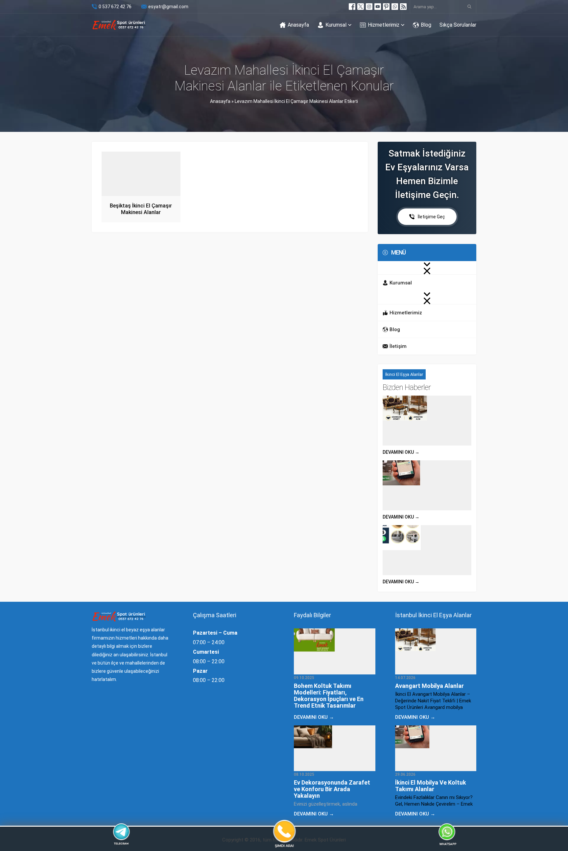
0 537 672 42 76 (115, 6)
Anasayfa (220, 101)
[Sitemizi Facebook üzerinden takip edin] (352, 6)
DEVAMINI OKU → (401, 452)
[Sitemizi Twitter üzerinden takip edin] (360, 6)
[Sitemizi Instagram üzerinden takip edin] (369, 6)
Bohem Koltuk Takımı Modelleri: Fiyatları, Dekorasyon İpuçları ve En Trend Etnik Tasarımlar (329, 695)
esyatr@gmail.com (168, 6)
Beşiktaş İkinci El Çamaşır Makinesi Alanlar (141, 209)
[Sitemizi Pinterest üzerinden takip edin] (386, 6)
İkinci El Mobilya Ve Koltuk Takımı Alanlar (430, 785)
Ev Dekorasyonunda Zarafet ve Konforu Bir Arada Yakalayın (332, 789)
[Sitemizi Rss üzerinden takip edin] (403, 6)
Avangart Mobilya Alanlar (429, 685)
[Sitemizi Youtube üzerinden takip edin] (377, 6)
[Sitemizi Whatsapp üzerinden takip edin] (394, 6)
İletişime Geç (431, 216)
